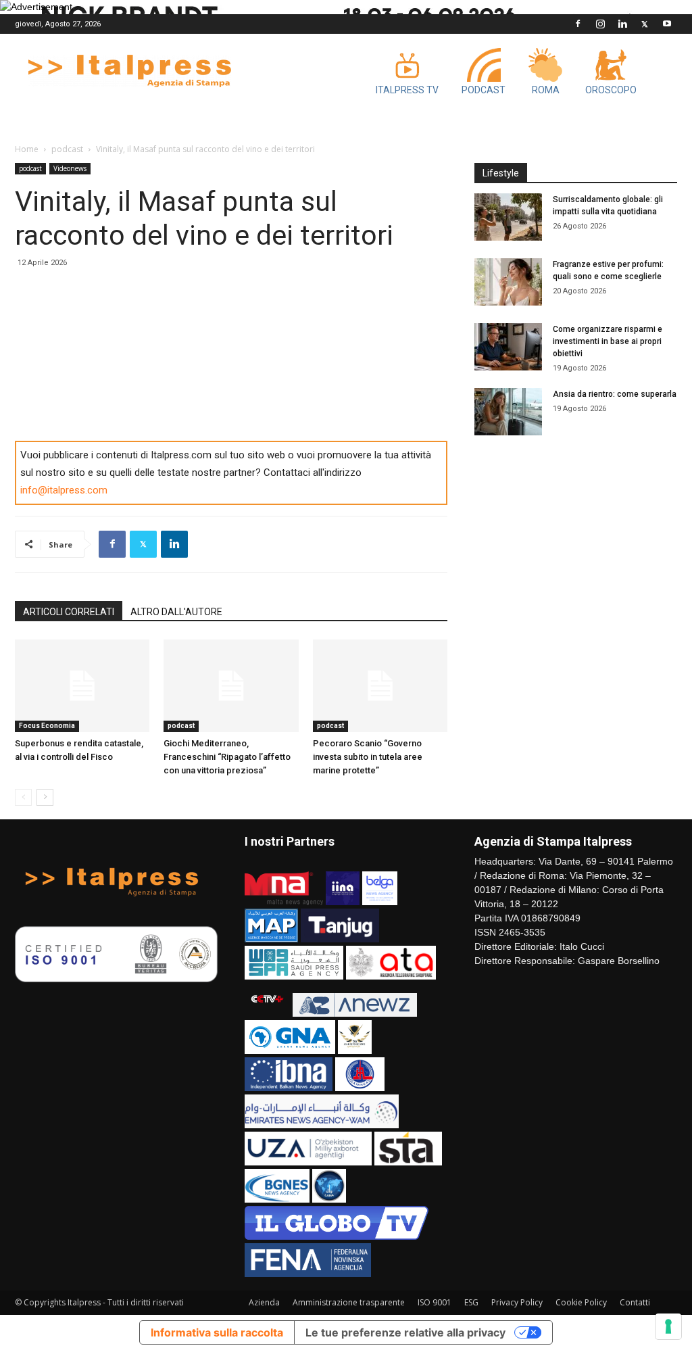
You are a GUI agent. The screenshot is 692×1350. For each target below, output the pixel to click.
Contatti (635, 1302)
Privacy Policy (517, 1302)
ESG (471, 1302)
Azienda (264, 1302)
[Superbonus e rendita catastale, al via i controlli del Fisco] (82, 686)
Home (27, 149)
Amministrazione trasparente (349, 1302)
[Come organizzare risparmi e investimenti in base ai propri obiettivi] (508, 346)
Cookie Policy (581, 1302)
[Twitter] (645, 23)
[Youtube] (667, 23)
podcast (67, 149)
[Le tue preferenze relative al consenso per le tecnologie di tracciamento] (668, 1326)
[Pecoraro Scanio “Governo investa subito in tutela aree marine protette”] (380, 686)
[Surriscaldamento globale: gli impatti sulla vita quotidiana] (508, 217)
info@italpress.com (63, 490)
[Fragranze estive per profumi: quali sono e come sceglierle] (508, 282)
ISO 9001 (434, 1302)
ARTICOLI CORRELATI (68, 611)
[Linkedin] (622, 23)
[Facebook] (578, 23)
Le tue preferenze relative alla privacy (405, 1332)
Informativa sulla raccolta (217, 1332)
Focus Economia (47, 725)
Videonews (69, 168)
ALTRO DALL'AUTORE (176, 611)
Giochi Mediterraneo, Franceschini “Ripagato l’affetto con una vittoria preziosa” (227, 756)
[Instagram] (600, 23)
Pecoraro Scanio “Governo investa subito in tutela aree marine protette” (367, 756)
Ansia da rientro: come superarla (614, 394)
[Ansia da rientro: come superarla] (508, 411)
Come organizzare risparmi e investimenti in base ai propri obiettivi (607, 341)
